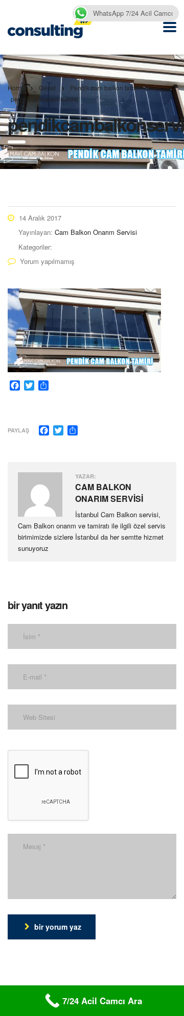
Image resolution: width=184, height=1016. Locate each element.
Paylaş (18, 430)
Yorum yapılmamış (47, 261)
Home (16, 87)
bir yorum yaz (57, 927)
